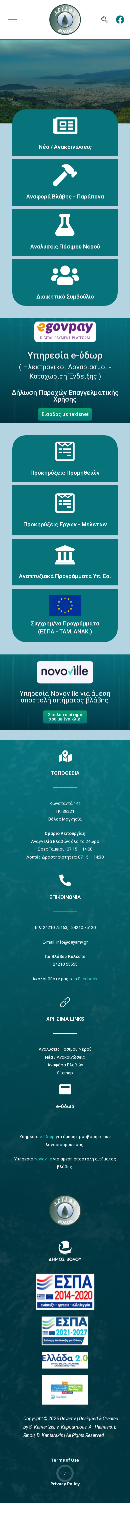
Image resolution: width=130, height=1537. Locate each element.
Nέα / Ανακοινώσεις (65, 146)
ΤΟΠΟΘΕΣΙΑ (65, 773)
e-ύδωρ (65, 1106)
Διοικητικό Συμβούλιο (65, 296)
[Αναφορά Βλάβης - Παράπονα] (65, 175)
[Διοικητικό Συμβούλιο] (65, 275)
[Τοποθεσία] (65, 756)
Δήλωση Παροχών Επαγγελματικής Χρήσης (65, 396)
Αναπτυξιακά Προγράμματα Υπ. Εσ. (65, 576)
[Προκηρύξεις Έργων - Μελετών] (65, 503)
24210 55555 (65, 964)
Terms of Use (65, 1460)
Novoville (43, 1158)
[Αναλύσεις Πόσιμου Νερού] (65, 225)
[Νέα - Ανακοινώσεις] (65, 125)
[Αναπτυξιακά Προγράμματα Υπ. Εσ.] (65, 555)
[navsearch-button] (105, 19)
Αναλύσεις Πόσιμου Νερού (65, 246)
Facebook (88, 978)
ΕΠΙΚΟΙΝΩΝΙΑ (65, 897)
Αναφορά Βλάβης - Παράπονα (65, 196)
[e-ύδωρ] (65, 1089)
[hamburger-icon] (12, 19)
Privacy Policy (65, 1484)
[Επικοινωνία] (65, 880)
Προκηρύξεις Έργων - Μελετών (65, 524)
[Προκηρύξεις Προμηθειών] (65, 451)
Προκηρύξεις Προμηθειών (65, 472)
